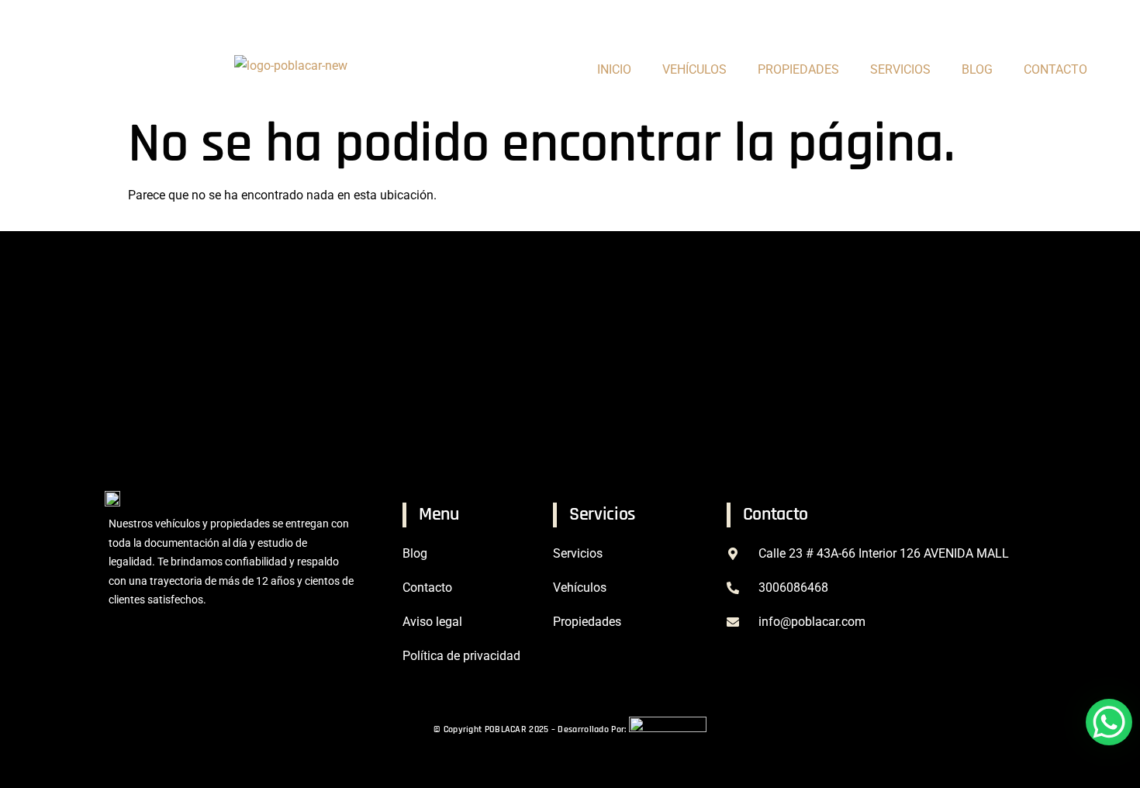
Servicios (900, 69)
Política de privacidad (461, 655)
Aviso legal (432, 621)
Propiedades (587, 621)
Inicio (614, 69)
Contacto (1055, 69)
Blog (977, 69)
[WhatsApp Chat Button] (1109, 722)
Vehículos (694, 69)
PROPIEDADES (798, 69)
